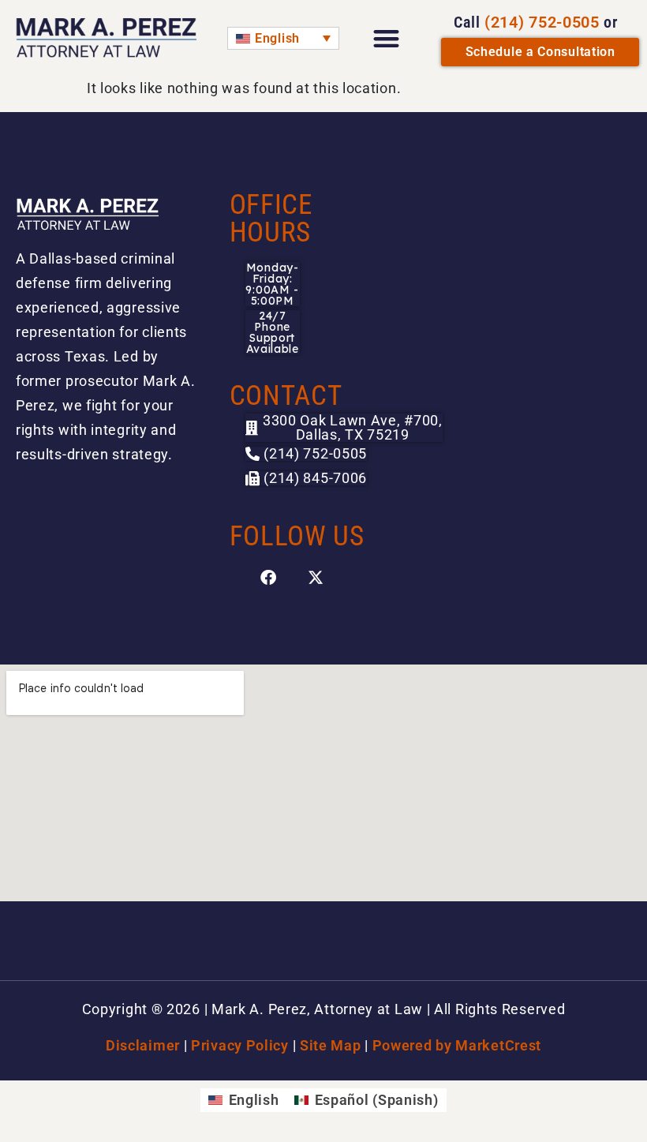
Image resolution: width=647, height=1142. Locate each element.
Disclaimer (143, 1045)
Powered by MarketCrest (456, 1045)
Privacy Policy (240, 1045)
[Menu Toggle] (386, 38)
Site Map (330, 1045)
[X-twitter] (316, 577)
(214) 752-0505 (542, 22)
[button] (306, 478)
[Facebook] (269, 577)
